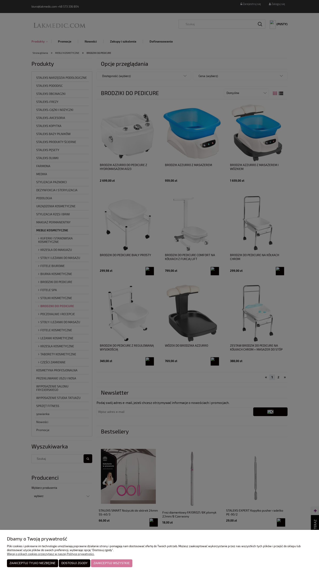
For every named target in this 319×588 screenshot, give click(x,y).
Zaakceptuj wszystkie (112, 563)
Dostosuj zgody (74, 563)
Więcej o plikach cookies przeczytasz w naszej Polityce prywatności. (50, 554)
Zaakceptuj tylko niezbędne (33, 563)
